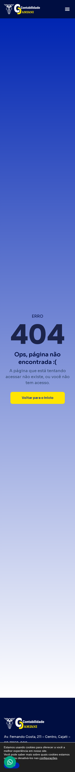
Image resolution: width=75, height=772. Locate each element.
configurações (48, 758)
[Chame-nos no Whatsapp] (10, 762)
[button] (67, 9)
